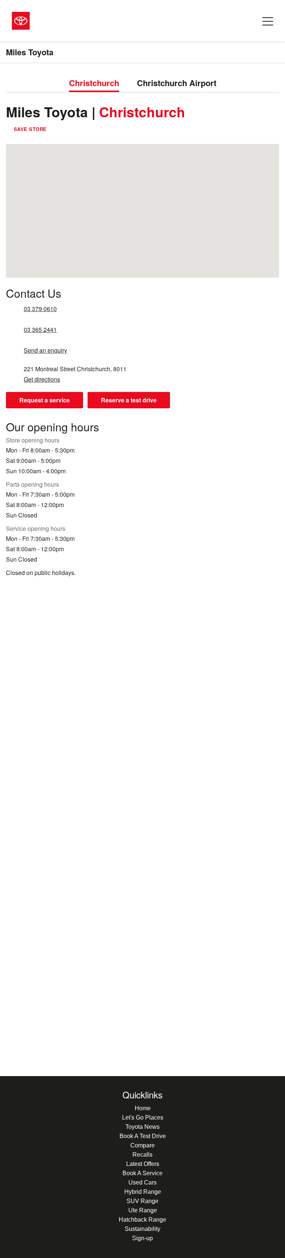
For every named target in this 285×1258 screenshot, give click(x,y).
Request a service (44, 400)
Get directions (42, 379)
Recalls (142, 1154)
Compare (142, 1145)
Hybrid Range (142, 1192)
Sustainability (142, 1229)
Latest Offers (142, 1164)
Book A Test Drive (142, 1136)
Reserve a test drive (129, 400)
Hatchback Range (142, 1219)
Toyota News (142, 1127)
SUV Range (142, 1201)
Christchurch (94, 83)
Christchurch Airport (176, 83)
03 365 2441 (40, 329)
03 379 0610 (40, 309)
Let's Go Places (142, 1117)
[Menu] (267, 20)
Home (143, 1108)
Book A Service (142, 1173)
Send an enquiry (45, 350)
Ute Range (142, 1210)
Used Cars (142, 1182)
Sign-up (142, 1238)
